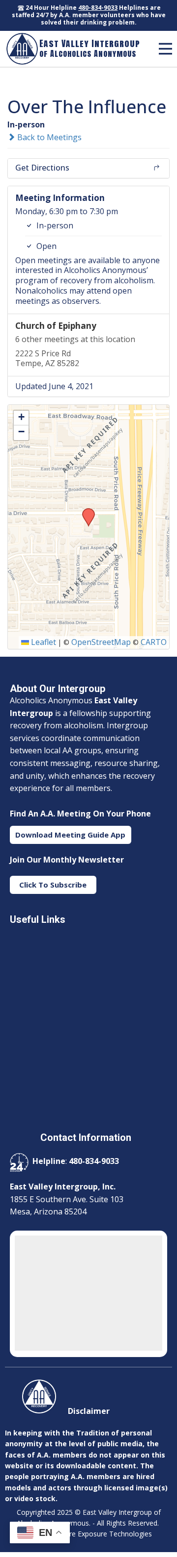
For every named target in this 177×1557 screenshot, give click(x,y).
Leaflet (42, 642)
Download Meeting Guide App (70, 835)
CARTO (154, 642)
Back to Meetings (48, 137)
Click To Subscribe (53, 885)
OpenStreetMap (101, 642)
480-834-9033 (98, 7)
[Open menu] (165, 48)
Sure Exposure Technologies (106, 1533)
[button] (85, 511)
